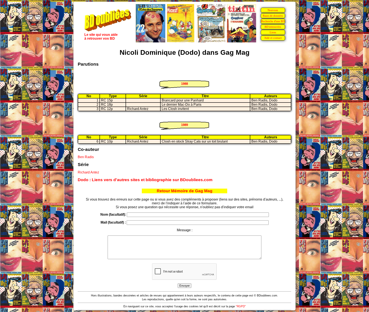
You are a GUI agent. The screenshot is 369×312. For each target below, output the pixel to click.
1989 (184, 125)
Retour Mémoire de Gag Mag (184, 191)
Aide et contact (273, 37)
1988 (184, 83)
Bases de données (273, 15)
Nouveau (273, 10)
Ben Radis (86, 157)
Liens (273, 32)
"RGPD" (241, 306)
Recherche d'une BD (273, 21)
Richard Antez (88, 172)
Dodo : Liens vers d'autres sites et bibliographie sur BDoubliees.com (145, 180)
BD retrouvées (273, 26)
